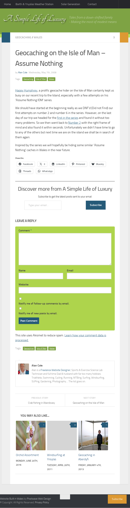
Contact (91, 4)
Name (22, 270)
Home (7, 4)
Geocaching (23, 37)
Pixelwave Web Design (39, 498)
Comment (25, 230)
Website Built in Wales (11, 498)
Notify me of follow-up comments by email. (44, 303)
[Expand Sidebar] (6, 37)
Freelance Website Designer (55, 370)
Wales (38, 37)
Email (70, 270)
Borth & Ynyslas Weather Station (34, 4)
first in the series (67, 118)
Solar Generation (70, 4)
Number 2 (74, 123)
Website (23, 284)
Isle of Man (41, 79)
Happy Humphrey (26, 90)
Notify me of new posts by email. (38, 313)
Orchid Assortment (27, 455)
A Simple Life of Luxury (34, 18)
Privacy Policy (42, 502)
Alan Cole (22, 72)
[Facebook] (103, 498)
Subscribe (96, 205)
